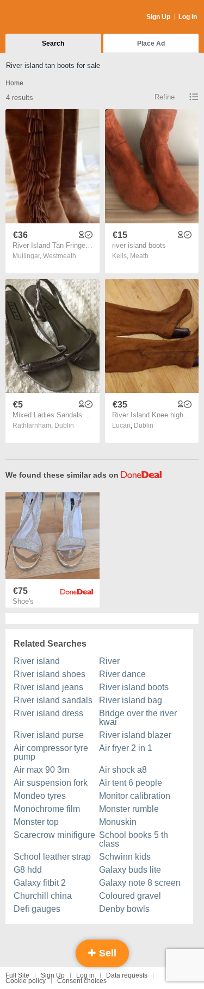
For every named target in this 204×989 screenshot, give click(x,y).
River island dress (48, 713)
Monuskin (118, 822)
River (109, 661)
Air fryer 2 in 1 (125, 748)
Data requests (126, 975)
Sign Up (158, 17)
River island (37, 661)
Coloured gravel (130, 895)
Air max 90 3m (41, 769)
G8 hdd (28, 869)
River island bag (130, 700)
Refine (164, 97)
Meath (139, 256)
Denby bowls (124, 908)
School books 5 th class (133, 839)
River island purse (49, 735)
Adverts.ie (48, 17)
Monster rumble (129, 808)
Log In (187, 17)
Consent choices (82, 981)
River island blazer (135, 735)
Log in (85, 975)
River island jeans (48, 687)
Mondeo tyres (40, 795)
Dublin (64, 425)
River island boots (134, 687)
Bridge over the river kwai (138, 718)
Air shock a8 (123, 769)
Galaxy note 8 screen (140, 882)
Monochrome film (47, 808)
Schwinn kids (125, 856)
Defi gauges (37, 908)
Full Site (17, 975)
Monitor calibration (134, 795)
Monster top (36, 822)
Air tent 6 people (130, 782)
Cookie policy (25, 981)
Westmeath (59, 256)
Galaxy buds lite (130, 869)
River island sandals (53, 700)
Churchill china (43, 895)
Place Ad (151, 43)
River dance (122, 674)
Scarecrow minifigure (54, 835)
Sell (106, 953)
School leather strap (52, 856)
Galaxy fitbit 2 (40, 882)
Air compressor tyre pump (51, 752)
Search (53, 43)
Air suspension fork (51, 782)
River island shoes (49, 674)
